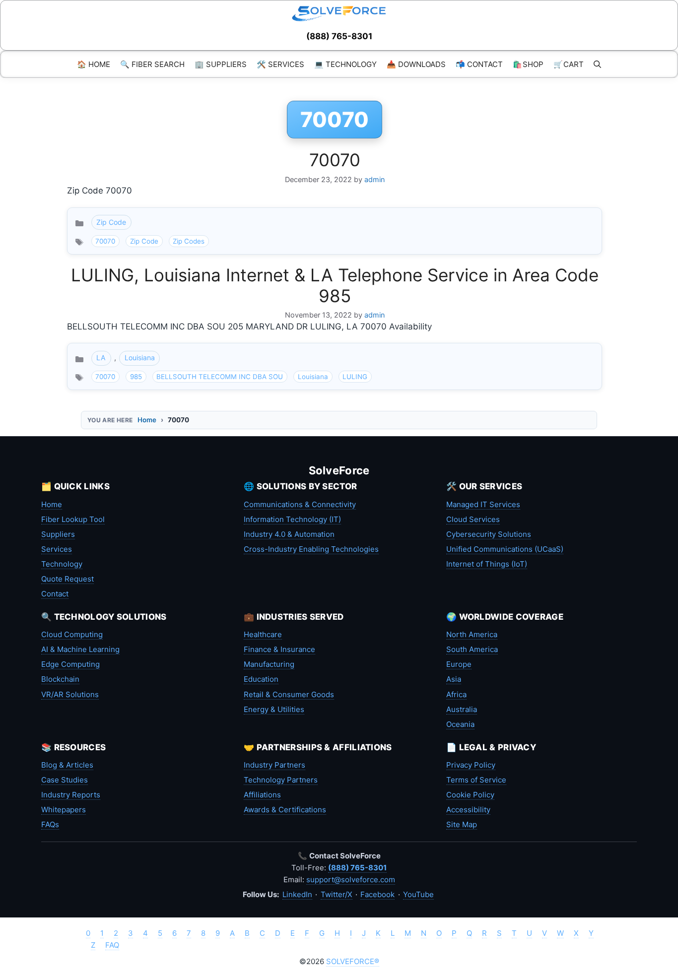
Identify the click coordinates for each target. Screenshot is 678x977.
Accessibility (468, 809)
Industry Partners (274, 765)
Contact (54, 593)
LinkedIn (297, 894)
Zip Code (111, 222)
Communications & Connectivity (300, 504)
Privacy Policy (470, 765)
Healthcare (263, 634)
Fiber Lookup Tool (73, 519)
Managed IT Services (483, 504)
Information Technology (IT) (292, 519)
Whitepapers (63, 809)
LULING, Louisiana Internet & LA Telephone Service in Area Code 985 (335, 285)
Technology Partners (281, 779)
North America (471, 634)
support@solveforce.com (350, 879)
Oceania (460, 724)
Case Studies (64, 779)
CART (568, 64)
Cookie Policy (470, 794)
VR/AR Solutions (70, 694)
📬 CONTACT (479, 64)
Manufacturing (269, 664)
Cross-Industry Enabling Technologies (311, 549)
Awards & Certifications (285, 809)
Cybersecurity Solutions (488, 534)
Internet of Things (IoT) (486, 564)
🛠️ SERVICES (280, 64)
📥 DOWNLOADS (416, 64)
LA (101, 357)
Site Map (461, 824)
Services (56, 549)
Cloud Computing (72, 634)
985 (136, 377)
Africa (456, 694)
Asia (453, 679)
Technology (61, 564)
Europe (459, 664)
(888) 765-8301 (339, 36)
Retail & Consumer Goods (289, 694)
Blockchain (60, 679)
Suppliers (58, 534)
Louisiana (140, 357)
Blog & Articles (67, 765)
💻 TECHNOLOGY (345, 64)
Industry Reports (70, 794)
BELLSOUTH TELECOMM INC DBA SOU (219, 377)
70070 (334, 159)
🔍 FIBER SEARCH (152, 64)
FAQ (112, 945)
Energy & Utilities (274, 709)
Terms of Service (476, 779)
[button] (597, 64)
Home (146, 420)
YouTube (418, 894)
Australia (461, 709)
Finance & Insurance (279, 649)
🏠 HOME (93, 64)
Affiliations (262, 794)
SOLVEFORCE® (352, 961)
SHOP (528, 64)
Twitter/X (336, 894)
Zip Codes (188, 241)
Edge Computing (70, 664)
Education (261, 679)
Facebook (377, 894)
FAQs (50, 824)
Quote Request (67, 579)
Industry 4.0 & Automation (289, 534)
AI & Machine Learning (80, 649)
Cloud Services (473, 519)
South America (472, 649)
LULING (354, 377)
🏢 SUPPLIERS (221, 64)
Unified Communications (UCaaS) (504, 549)
